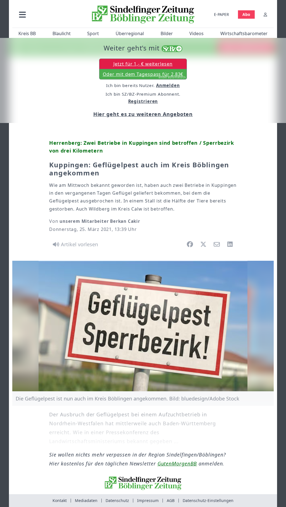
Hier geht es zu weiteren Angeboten (143, 114)
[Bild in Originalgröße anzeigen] (143, 326)
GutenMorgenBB (177, 463)
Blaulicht (62, 33)
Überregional (130, 33)
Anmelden (168, 85)
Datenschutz (117, 500)
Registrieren (143, 101)
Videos (196, 33)
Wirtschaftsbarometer (244, 33)
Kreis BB (27, 33)
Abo (246, 14)
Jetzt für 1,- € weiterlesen (142, 64)
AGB (171, 500)
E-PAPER (221, 14)
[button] (50, 14)
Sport (93, 33)
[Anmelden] (265, 14)
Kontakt (60, 500)
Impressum (148, 500)
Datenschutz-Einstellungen (208, 500)
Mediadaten (86, 500)
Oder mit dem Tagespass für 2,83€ (144, 75)
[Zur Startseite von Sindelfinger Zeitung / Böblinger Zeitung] (143, 14)
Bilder (167, 33)
